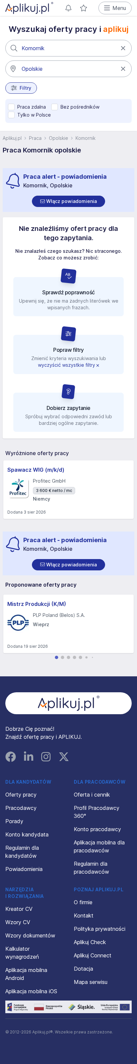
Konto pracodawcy (97, 829)
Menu (119, 8)
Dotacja (83, 968)
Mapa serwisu (90, 982)
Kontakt (83, 915)
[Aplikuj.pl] (68, 703)
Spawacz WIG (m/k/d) (36, 469)
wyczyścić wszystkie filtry (67, 365)
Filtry (25, 88)
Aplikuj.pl (12, 138)
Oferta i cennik (92, 794)
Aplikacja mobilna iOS (31, 991)
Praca (35, 138)
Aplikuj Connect (92, 955)
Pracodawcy (21, 808)
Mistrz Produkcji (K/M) (36, 604)
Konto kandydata (27, 834)
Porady (14, 821)
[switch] (68, 201)
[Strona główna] (29, 8)
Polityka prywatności (99, 928)
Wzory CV (17, 922)
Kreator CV (19, 909)
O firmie (83, 902)
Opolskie (58, 138)
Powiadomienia (24, 869)
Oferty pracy (21, 794)
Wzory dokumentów (30, 935)
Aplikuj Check (90, 942)
